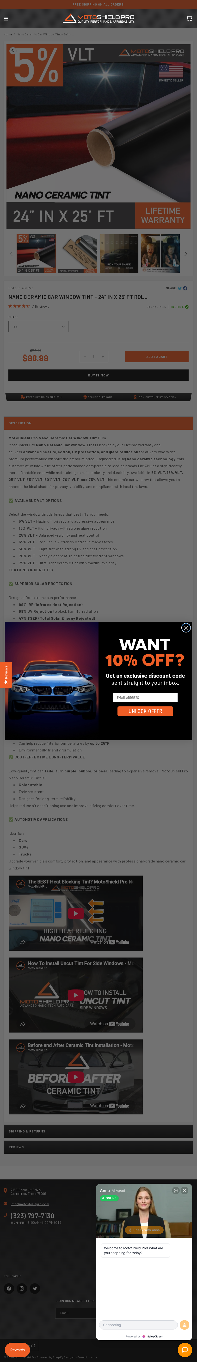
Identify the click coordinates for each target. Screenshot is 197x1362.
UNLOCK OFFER (145, 711)
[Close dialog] (186, 628)
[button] (6, 18)
